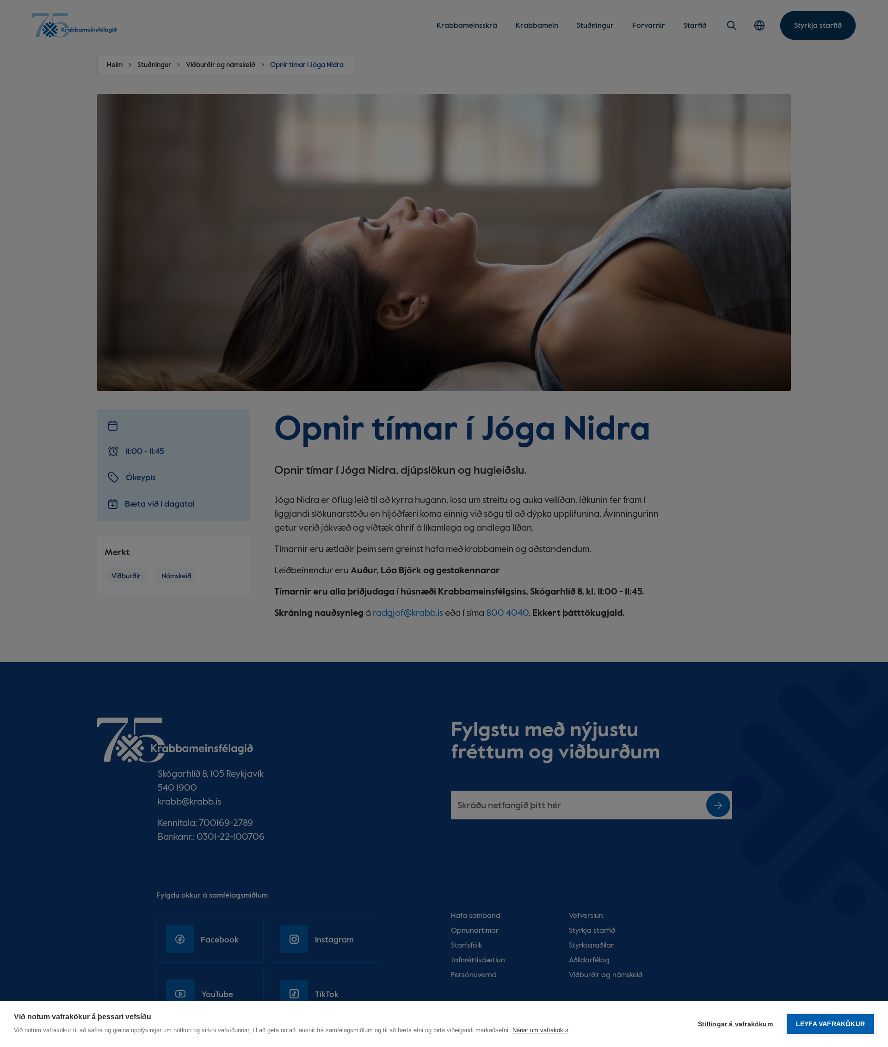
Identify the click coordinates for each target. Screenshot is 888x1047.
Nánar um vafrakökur (540, 1030)
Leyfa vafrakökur (830, 1024)
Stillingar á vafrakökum (735, 1024)
